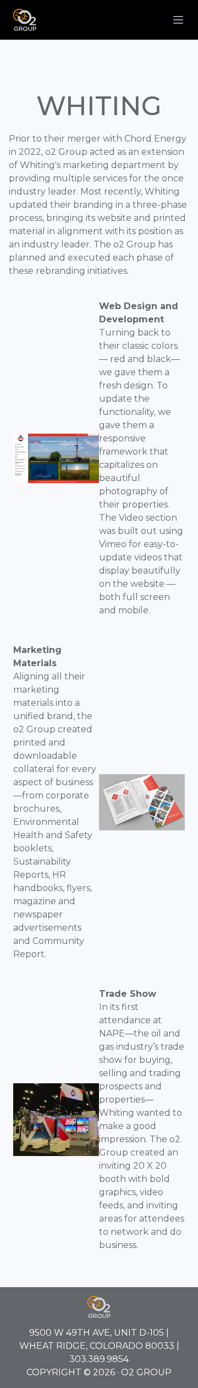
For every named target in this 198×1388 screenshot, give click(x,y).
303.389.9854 (99, 1359)
